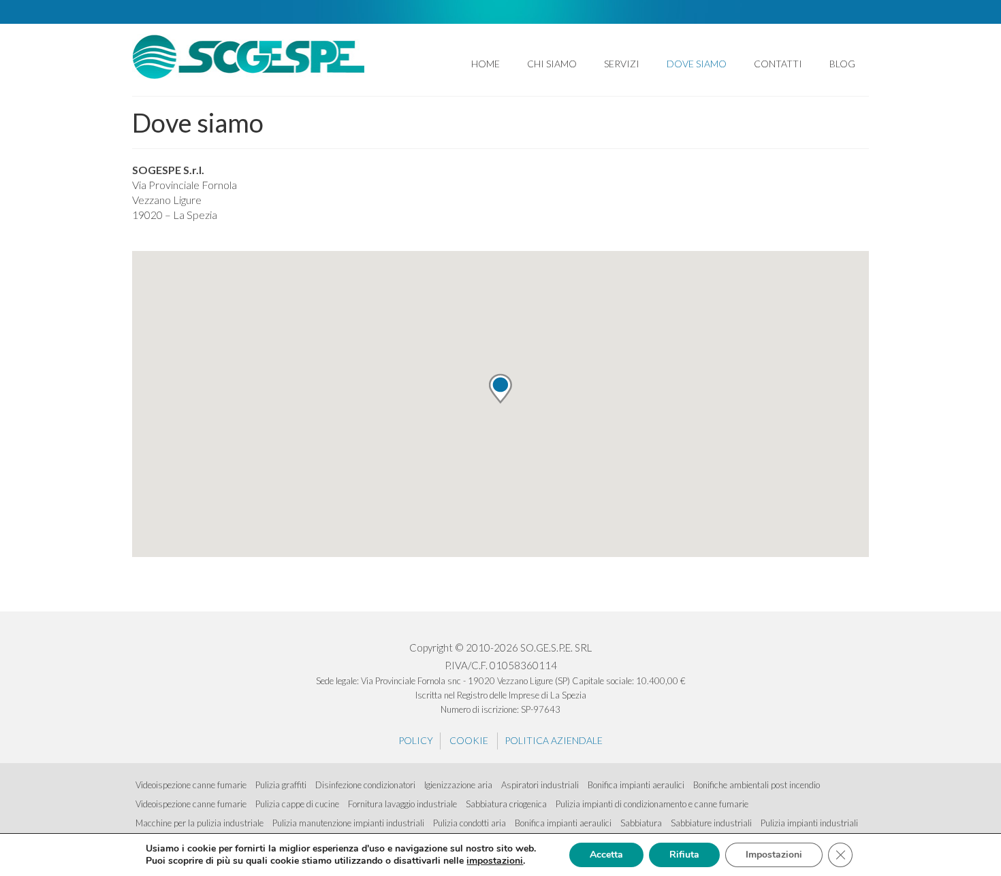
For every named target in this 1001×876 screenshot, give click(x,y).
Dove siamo (697, 63)
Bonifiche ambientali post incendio (756, 784)
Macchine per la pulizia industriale (200, 823)
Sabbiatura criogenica (506, 803)
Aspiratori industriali (540, 784)
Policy (415, 740)
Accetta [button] (606, 854)
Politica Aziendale (554, 740)
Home (485, 63)
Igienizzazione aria (458, 784)
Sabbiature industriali (711, 823)
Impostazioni (774, 854)
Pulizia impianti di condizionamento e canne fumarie (652, 803)
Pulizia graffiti (280, 784)
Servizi (621, 63)
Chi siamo (552, 63)
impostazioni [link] (494, 860)
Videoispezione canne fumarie (191, 784)
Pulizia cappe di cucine (297, 803)
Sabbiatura (641, 823)
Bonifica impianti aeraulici (636, 784)
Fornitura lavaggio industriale (402, 803)
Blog (842, 63)
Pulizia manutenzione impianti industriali (348, 823)
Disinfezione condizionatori (365, 784)
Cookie (468, 740)
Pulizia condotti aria (469, 823)
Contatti (778, 63)
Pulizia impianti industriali (809, 823)
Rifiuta (684, 854)
